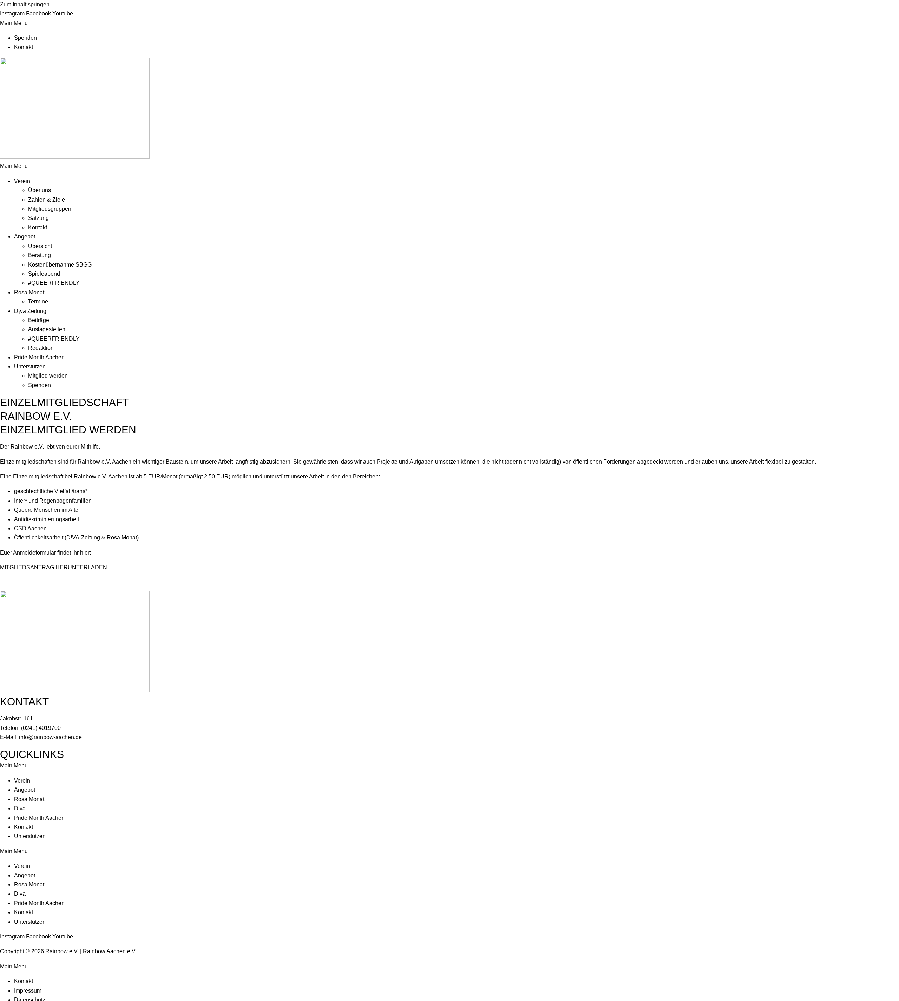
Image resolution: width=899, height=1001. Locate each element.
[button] (449, 23)
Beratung (39, 255)
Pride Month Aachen (39, 357)
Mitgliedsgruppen (49, 209)
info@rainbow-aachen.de (50, 737)
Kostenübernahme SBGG (60, 265)
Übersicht (40, 246)
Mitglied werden (48, 376)
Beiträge (38, 320)
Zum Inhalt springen (25, 4)
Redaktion (41, 348)
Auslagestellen (46, 329)
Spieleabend (44, 274)
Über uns (39, 190)
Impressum (27, 991)
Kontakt (23, 47)
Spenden (25, 38)
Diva (20, 808)
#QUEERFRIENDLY (54, 283)
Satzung (38, 218)
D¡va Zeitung (30, 311)
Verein (22, 181)
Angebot (24, 237)
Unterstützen (30, 366)
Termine (38, 302)
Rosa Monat (29, 292)
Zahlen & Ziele (46, 200)
